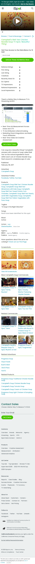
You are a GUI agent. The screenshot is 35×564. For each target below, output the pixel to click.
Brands (11, 433)
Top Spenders (13, 464)
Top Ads (4, 464)
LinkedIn (26, 514)
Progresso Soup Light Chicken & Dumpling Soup (16, 393)
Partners (24, 501)
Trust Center (19, 552)
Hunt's (3, 371)
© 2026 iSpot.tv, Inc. (7, 549)
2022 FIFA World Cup (21, 467)
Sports (12, 435)
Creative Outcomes (20, 482)
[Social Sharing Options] (2, 32)
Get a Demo (5, 503)
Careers (23, 498)
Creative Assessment (16, 448)
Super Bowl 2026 (6, 467)
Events (3, 485)
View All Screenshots (9, 272)
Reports (4, 480)
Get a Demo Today (9, 144)
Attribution (16, 451)
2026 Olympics (6, 469)
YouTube (18, 178)
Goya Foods (5, 362)
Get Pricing (15, 503)
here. (23, 536)
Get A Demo (7, 417)
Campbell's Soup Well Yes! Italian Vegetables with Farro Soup (16, 198)
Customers (14, 498)
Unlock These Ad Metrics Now (17, 60)
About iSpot (5, 498)
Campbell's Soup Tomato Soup (12, 386)
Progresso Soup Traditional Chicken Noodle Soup (17, 379)
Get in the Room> (27, 4)
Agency (26, 433)
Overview (4, 433)
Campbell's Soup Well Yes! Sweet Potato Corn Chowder (15, 191)
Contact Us (15, 501)
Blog (20, 480)
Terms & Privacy (20, 549)
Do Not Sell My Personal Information (12, 540)
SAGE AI (19, 438)
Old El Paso (5, 368)
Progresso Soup (7, 359)
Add (9, 224)
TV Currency (20, 485)
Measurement (6, 451)
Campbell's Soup (7, 171)
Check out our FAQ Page (17, 242)
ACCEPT (9, 562)
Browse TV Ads (25, 464)
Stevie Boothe (6, 226)
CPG (17, 435)
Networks (19, 433)
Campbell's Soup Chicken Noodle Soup (15, 383)
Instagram (4, 516)
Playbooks (11, 485)
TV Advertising (6, 488)
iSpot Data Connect (8, 438)
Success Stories (6, 482)
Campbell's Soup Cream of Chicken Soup (16, 389)
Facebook (5, 178)
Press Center (5, 501)
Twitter (11, 178)
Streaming (4, 435)
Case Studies (12, 480)
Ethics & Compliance (7, 552)
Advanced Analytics (8, 454)
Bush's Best (5, 365)
